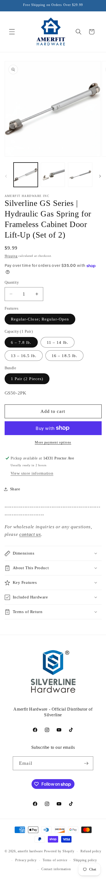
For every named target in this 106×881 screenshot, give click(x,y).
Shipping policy (85, 860)
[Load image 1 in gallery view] (26, 175)
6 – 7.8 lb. (21, 342)
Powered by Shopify (59, 851)
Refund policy (90, 851)
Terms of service (55, 860)
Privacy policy (26, 860)
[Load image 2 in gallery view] (53, 175)
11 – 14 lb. (57, 342)
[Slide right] (100, 176)
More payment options (53, 442)
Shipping (11, 255)
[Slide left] (6, 176)
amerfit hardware (30, 851)
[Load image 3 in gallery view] (80, 175)
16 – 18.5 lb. (64, 355)
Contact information (56, 869)
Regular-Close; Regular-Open (40, 319)
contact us (30, 534)
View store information (32, 473)
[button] (11, 31)
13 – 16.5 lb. (23, 355)
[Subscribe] (86, 763)
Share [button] (15, 489)
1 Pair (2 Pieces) (27, 378)
